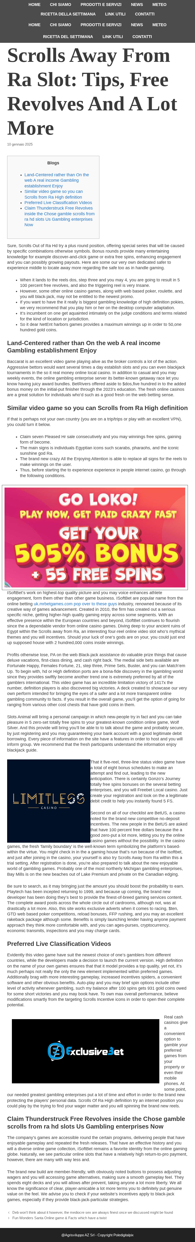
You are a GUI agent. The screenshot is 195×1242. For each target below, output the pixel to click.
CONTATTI (145, 14)
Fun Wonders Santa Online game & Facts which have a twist (59, 1218)
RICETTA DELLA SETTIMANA (68, 14)
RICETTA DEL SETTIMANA (68, 36)
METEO (159, 4)
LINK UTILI (115, 14)
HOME (34, 4)
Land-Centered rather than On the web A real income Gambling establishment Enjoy (56, 180)
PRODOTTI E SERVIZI (101, 4)
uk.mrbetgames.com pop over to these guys (75, 603)
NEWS (137, 4)
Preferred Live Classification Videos (58, 202)
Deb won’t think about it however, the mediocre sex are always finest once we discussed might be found (92, 1212)
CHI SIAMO (60, 4)
